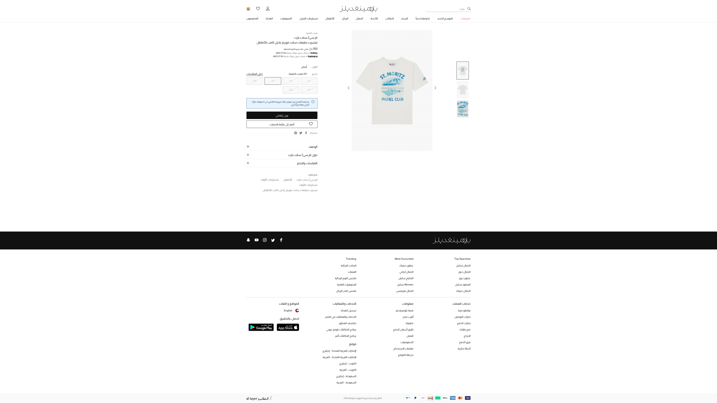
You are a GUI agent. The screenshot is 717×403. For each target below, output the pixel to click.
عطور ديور (465, 278)
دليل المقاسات (254, 73)
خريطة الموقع (405, 354)
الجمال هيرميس (404, 290)
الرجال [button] (345, 18)
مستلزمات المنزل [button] (308, 18)
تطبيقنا (409, 323)
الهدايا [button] (269, 18)
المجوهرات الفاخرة (346, 284)
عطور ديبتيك (406, 265)
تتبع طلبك (465, 329)
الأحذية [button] (374, 18)
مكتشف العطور (347, 323)
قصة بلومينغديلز (404, 310)
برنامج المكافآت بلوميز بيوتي (341, 329)
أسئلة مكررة (464, 348)
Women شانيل (405, 284)
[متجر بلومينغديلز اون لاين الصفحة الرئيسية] (358, 8)
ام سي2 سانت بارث (305, 37)
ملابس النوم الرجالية (345, 278)
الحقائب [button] (389, 18)
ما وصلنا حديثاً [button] (423, 18)
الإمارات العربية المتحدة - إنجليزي (339, 350)
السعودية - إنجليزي (346, 376)
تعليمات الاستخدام (403, 348)
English (288, 310)
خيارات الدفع (464, 323)
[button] (435, 87)
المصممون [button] (252, 18)
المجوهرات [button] (286, 18)
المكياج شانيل (405, 278)
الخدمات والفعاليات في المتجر (340, 316)
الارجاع (467, 335)
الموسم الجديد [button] (445, 18)
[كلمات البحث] (469, 8)
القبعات (352, 271)
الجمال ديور (464, 271)
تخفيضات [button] (465, 18)
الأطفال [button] (329, 18)
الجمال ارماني (406, 271)
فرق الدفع (465, 342)
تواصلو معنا (464, 310)
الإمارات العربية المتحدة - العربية (339, 357)
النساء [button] (404, 18)
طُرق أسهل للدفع (403, 329)
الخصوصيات (407, 342)
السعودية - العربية (346, 382)
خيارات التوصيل (462, 316)
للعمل (409, 335)
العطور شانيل (463, 284)
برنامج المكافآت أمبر (345, 335)
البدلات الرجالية (348, 265)
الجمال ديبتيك (463, 290)
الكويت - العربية (347, 369)
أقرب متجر (408, 316)
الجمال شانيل (463, 265)
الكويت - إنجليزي (347, 363)
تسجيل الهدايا (348, 310)
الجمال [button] (359, 18)
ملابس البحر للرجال (346, 290)
